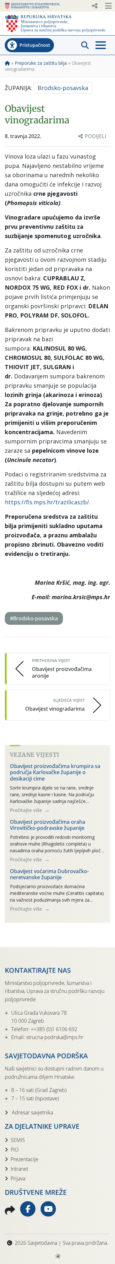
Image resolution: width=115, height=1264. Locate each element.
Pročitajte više (26, 810)
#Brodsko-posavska (34, 618)
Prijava (18, 1178)
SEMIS (18, 1140)
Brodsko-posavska (63, 88)
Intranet (19, 1168)
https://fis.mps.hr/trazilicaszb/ (47, 502)
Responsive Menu (94, 6)
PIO (15, 1149)
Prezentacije (24, 1159)
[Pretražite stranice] (85, 45)
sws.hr (57, 1255)
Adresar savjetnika (32, 1112)
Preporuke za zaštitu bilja (41, 63)
